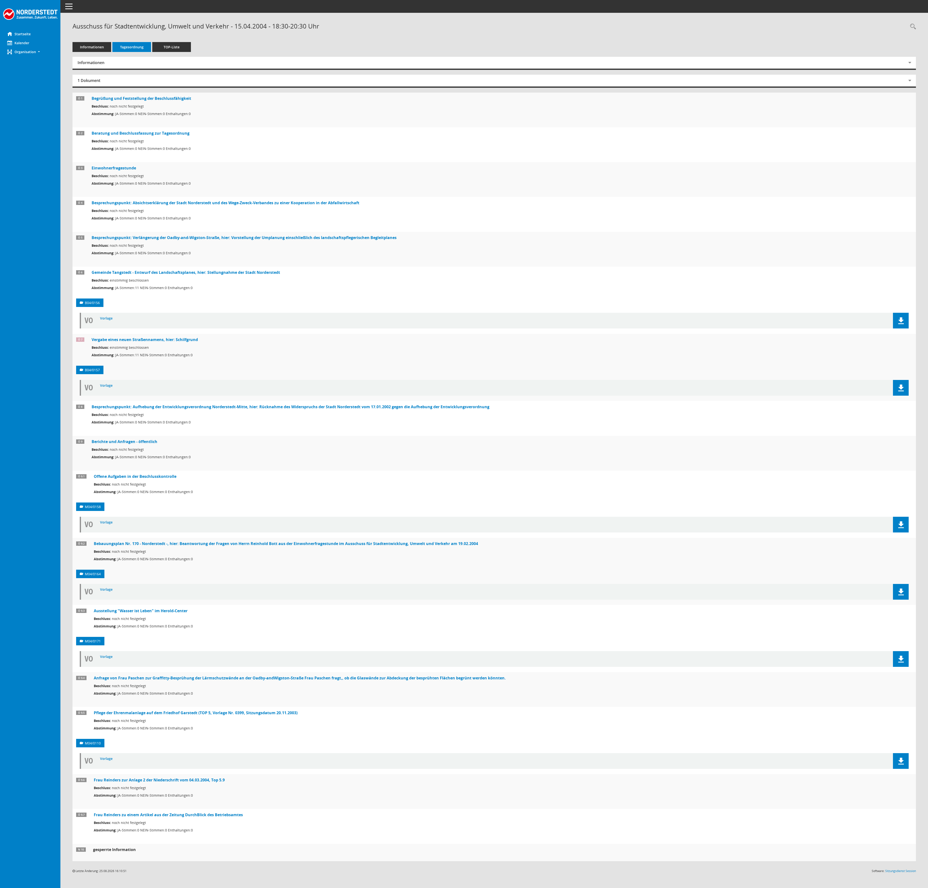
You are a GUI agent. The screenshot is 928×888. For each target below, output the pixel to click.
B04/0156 (92, 302)
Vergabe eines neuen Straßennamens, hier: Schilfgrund (145, 339)
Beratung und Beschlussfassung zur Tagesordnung (140, 133)
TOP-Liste (172, 47)
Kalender (21, 43)
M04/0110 (93, 743)
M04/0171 (93, 641)
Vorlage (106, 318)
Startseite (22, 34)
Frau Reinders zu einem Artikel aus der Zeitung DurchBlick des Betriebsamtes (168, 814)
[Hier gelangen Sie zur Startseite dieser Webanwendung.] (30, 14)
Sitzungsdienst (900, 871)
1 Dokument (89, 80)
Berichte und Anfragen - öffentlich (124, 441)
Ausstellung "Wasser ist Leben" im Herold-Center (141, 610)
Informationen (92, 47)
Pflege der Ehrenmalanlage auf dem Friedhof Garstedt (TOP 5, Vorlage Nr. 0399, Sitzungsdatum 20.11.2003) (195, 712)
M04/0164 (93, 574)
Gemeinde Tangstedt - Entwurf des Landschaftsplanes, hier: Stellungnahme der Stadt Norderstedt (186, 272)
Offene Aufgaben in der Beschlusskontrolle (135, 476)
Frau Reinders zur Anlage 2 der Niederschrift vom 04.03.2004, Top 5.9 (159, 780)
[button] (30, 51)
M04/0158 (93, 506)
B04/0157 (92, 370)
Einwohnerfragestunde (114, 168)
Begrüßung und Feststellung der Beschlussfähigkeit (141, 98)
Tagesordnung (132, 47)
